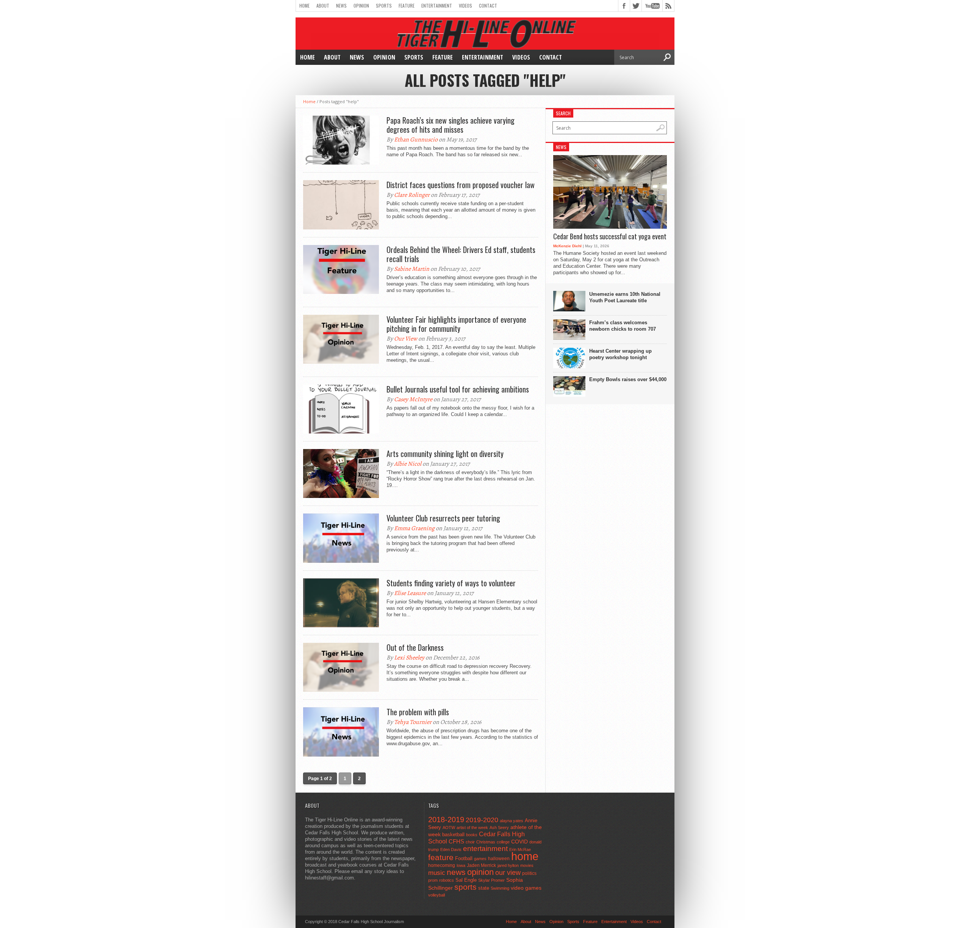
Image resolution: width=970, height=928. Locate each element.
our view (508, 872)
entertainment (485, 849)
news (456, 872)
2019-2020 (482, 820)
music (436, 872)
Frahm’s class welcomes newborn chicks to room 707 (622, 326)
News (341, 5)
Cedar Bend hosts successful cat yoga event (609, 236)
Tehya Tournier (413, 722)
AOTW (449, 827)
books (471, 834)
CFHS (456, 841)
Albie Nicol (407, 464)
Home (304, 5)
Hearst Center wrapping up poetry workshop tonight (620, 354)
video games (526, 888)
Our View (405, 338)
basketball (453, 834)
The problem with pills (417, 711)
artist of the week (472, 827)
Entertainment (436, 5)
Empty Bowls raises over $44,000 (627, 379)
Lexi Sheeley (409, 657)
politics (529, 873)
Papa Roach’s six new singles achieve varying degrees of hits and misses (450, 125)
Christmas (485, 842)
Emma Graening (414, 528)
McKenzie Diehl (567, 246)
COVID (519, 841)
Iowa (461, 865)
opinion (480, 872)
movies (527, 865)
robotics (446, 880)
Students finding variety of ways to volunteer (451, 582)
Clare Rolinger (412, 195)
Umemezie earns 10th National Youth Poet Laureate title (624, 297)
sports (465, 886)
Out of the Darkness (415, 647)
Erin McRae (520, 849)
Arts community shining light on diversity (445, 453)
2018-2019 (446, 819)
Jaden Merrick (481, 865)
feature (441, 857)
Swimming (500, 888)
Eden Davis (451, 849)
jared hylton (508, 865)
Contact (488, 5)
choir (470, 842)
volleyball (436, 895)
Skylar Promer (491, 880)
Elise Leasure (410, 593)
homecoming (441, 865)
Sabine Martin (411, 269)
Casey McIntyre (413, 399)
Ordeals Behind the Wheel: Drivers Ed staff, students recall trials (460, 254)
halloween (499, 858)
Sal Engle (466, 880)
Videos (465, 5)
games (480, 858)
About (322, 5)
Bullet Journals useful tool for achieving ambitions (457, 389)
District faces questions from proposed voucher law (460, 184)
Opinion (361, 5)
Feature (407, 5)
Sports (384, 5)
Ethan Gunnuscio (416, 139)
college (503, 842)
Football (463, 858)
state (483, 888)
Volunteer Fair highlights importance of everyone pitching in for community (456, 324)
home (524, 856)
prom (433, 880)
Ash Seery (499, 827)
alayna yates (511, 820)
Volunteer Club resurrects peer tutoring (443, 518)
